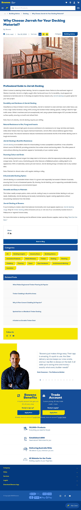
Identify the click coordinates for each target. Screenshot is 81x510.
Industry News (35, 254)
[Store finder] (70, 2)
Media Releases (30, 259)
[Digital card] (78, 8)
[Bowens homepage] (8, 2)
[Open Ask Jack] (7, 8)
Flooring (21, 263)
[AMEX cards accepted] (44, 493)
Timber (43, 259)
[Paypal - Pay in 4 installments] (36, 497)
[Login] (74, 2)
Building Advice (14, 13)
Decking (26, 13)
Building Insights (19, 254)
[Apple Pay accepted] (42, 497)
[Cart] (78, 2)
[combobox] (42, 8)
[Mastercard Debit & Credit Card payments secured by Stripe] (31, 497)
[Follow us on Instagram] (60, 496)
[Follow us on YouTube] (70, 496)
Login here (37, 417)
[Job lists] (66, 2)
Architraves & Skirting (60, 263)
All (7, 254)
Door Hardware (43, 263)
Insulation (10, 268)
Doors (30, 263)
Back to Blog (40, 241)
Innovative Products (13, 259)
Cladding (10, 263)
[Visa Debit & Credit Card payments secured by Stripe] (49, 493)
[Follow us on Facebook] (65, 496)
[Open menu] (3, 8)
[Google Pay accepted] (49, 497)
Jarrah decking (58, 96)
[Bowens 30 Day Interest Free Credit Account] (35, 493)
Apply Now (28, 412)
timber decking (19, 210)
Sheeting (64, 259)
